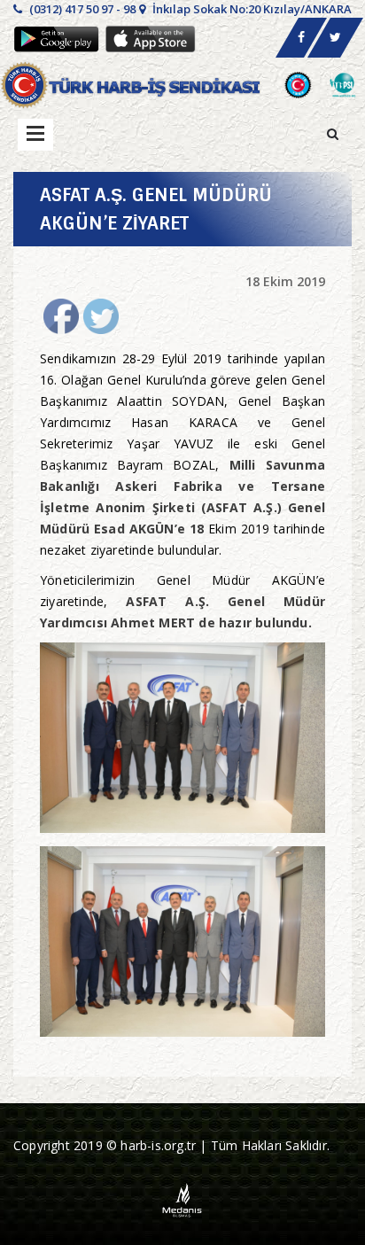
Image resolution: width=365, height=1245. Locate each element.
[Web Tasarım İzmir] (183, 1198)
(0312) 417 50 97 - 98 (81, 9)
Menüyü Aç (35, 135)
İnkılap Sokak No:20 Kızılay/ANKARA (251, 9)
